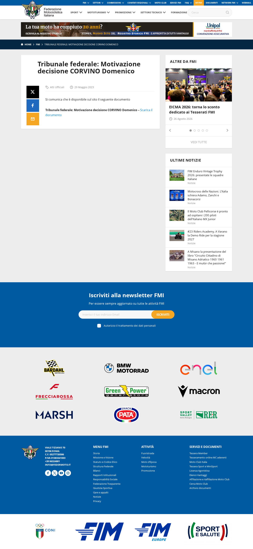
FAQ (187, 2)
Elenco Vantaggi (198, 475)
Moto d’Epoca (149, 462)
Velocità (145, 457)
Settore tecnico (151, 12)
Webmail (246, 2)
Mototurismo (96, 12)
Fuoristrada (147, 453)
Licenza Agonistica (199, 470)
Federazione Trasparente (106, 483)
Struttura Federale (103, 466)
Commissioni (114, 2)
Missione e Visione (103, 457)
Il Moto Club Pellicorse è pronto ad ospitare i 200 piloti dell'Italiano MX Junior (208, 215)
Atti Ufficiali (57, 87)
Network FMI (228, 2)
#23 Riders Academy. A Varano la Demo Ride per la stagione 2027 (207, 235)
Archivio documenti (200, 488)
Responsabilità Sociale (105, 479)
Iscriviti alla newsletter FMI (126, 295)
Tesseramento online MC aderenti (208, 457)
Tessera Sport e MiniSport (203, 466)
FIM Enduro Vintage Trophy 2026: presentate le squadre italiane (205, 175)
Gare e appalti (100, 492)
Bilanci (96, 470)
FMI (84, 2)
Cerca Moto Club (198, 483)
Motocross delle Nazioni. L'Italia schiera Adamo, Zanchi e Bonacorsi (208, 195)
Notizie (97, 496)
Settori (97, 2)
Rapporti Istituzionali (104, 475)
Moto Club (160, 2)
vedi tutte (199, 142)
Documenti (212, 2)
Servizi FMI (175, 2)
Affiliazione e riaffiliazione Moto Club (209, 479)
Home (28, 44)
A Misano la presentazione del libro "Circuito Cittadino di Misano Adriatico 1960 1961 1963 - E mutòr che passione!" (207, 257)
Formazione (179, 12)
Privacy (97, 501)
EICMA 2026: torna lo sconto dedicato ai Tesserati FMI (194, 109)
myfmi (198, 2)
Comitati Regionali (137, 2)
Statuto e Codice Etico (105, 462)
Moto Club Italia (198, 462)
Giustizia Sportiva (102, 488)
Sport (74, 12)
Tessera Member (198, 453)
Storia (96, 453)
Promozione (123, 12)
